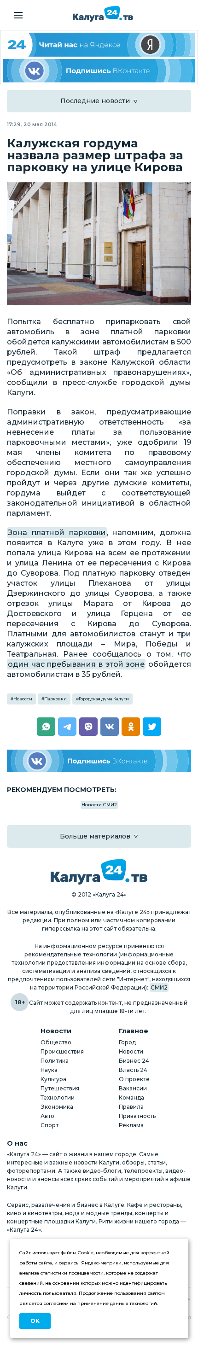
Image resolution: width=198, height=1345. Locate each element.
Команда (131, 1097)
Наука (49, 1069)
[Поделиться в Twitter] (152, 726)
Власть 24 (133, 1069)
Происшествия (62, 1051)
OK (35, 1320)
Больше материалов (95, 836)
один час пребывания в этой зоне (76, 664)
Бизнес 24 (134, 1060)
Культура (53, 1079)
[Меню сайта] (18, 15)
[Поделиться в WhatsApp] (46, 726)
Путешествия (60, 1088)
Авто (47, 1115)
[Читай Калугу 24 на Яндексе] (99, 45)
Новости (22, 698)
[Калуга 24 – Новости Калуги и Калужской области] (103, 14)
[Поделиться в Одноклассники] (130, 726)
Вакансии (133, 1088)
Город (127, 1042)
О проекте (134, 1079)
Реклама (131, 1125)
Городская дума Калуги (104, 698)
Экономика (57, 1106)
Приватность (137, 1115)
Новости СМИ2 (99, 805)
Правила (131, 1106)
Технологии (58, 1097)
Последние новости (95, 101)
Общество (56, 1042)
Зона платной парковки (57, 532)
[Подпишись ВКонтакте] (99, 71)
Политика (55, 1060)
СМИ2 (159, 987)
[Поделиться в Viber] (88, 726)
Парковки (55, 698)
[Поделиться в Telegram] (67, 726)
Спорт (49, 1125)
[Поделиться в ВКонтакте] (109, 726)
